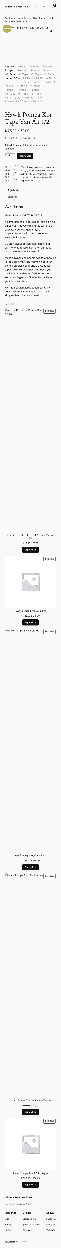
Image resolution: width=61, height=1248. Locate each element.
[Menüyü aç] (36, 7)
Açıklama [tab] (13, 190)
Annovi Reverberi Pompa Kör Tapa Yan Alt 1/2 (30, 537)
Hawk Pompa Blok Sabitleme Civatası (30, 1100)
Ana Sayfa (10, 18)
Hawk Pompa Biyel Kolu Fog (30, 610)
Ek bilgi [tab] (12, 196)
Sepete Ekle (25, 156)
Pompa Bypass (24, 18)
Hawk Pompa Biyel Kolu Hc (30, 855)
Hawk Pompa (39, 18)
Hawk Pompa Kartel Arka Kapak (30, 1173)
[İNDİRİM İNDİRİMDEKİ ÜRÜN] (30, 419)
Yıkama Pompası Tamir (16, 6)
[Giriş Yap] (44, 7)
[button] (51, 31)
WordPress (10, 1241)
